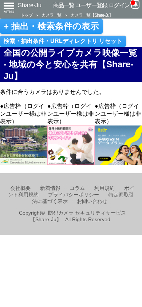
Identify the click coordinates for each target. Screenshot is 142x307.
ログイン (119, 5)
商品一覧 (63, 5)
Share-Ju (30, 5)
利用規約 (104, 188)
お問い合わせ (92, 201)
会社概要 (20, 188)
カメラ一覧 (51, 15)
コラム (77, 188)
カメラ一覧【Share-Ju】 (92, 15)
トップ (26, 15)
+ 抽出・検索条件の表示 (51, 26)
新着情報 (50, 188)
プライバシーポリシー (73, 195)
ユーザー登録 (91, 5)
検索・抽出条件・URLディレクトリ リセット (63, 41)
